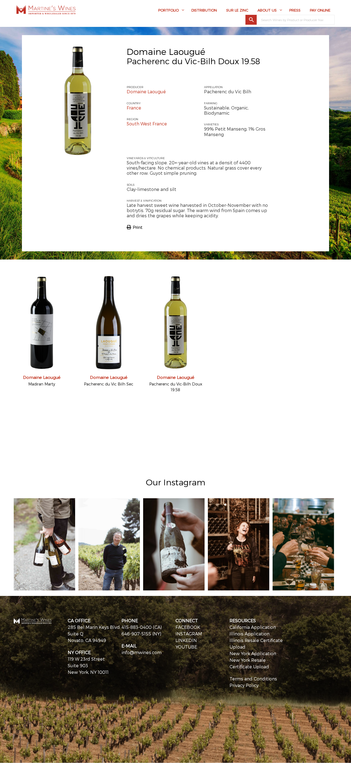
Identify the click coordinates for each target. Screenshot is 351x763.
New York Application (253, 653)
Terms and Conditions (253, 678)
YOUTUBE (186, 646)
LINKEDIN (186, 640)
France (134, 107)
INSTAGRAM (189, 633)
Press (295, 10)
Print (137, 227)
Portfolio (168, 10)
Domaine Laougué (166, 51)
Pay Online (320, 10)
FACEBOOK (188, 627)
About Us (267, 10)
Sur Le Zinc (237, 10)
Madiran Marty (41, 384)
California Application (253, 627)
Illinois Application (250, 633)
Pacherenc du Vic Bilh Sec (108, 384)
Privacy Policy (244, 685)
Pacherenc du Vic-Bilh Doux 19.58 (175, 387)
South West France (147, 123)
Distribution (204, 10)
